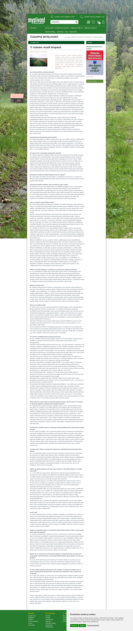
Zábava (65, 619)
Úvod (65, 37)
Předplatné (31, 617)
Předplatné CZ (77, 28)
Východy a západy (51, 623)
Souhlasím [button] (74, 625)
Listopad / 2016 (89, 37)
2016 (84, 37)
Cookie (65, 621)
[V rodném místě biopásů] (38, 66)
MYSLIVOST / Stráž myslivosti (57, 28)
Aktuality (48, 615)
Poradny (48, 617)
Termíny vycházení (33, 621)
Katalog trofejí (49, 627)
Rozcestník (66, 615)
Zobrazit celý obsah (92, 81)
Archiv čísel (50, 32)
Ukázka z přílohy (89, 76)
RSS (66, 32)
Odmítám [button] (82, 625)
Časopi (68, 37)
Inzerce (30, 623)
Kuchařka (65, 617)
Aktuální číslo (32, 615)
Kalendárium (49, 625)
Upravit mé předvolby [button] (93, 625)
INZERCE (60, 32)
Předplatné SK (90, 28)
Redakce (73, 32)
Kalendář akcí (49, 619)
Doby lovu (48, 621)
